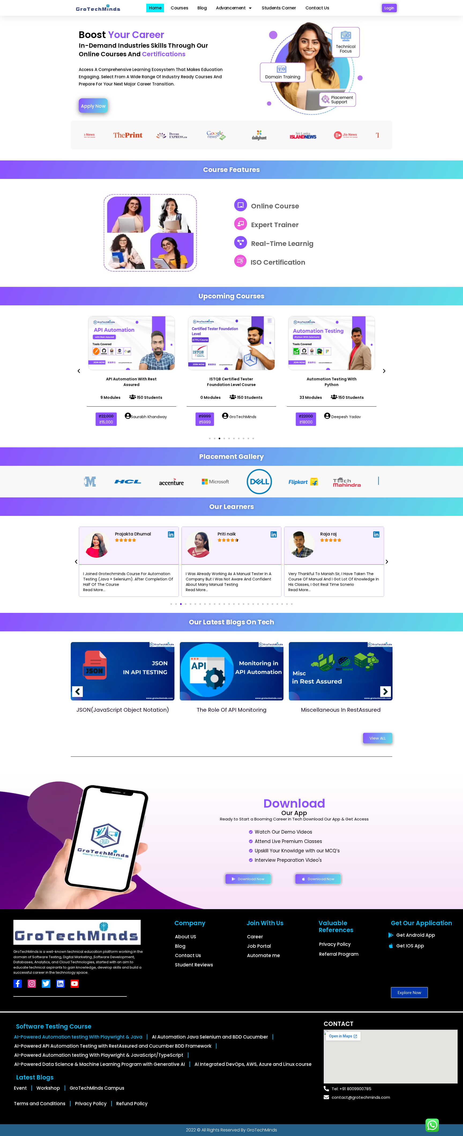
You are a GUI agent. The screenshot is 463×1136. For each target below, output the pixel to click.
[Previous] (77, 691)
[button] (78, 371)
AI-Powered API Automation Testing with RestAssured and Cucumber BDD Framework (112, 1046)
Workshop (48, 1088)
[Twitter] (46, 984)
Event (20, 1088)
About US (185, 936)
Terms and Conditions (39, 1103)
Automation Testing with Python (252, 381)
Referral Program (339, 954)
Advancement (230, 8)
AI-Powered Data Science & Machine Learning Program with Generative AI (99, 1064)
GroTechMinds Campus (97, 1088)
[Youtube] (74, 984)
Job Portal (259, 946)
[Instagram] (32, 984)
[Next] (385, 691)
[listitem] (151, 77)
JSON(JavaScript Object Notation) (122, 710)
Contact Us (317, 8)
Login (389, 8)
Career (255, 936)
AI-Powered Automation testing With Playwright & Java (78, 1037)
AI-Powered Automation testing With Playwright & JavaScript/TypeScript (98, 1055)
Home (155, 8)
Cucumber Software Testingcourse (351, 381)
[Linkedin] (60, 984)
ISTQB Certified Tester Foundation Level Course (151, 381)
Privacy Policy (335, 944)
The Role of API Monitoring (232, 710)
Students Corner (279, 8)
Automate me (263, 955)
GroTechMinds (262, 1130)
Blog (202, 8)
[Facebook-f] (17, 984)
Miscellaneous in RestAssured (341, 710)
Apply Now (93, 106)
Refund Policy (132, 1103)
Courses (179, 8)
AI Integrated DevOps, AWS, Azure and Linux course (253, 1064)
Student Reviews (194, 965)
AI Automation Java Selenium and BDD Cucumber (210, 1037)
